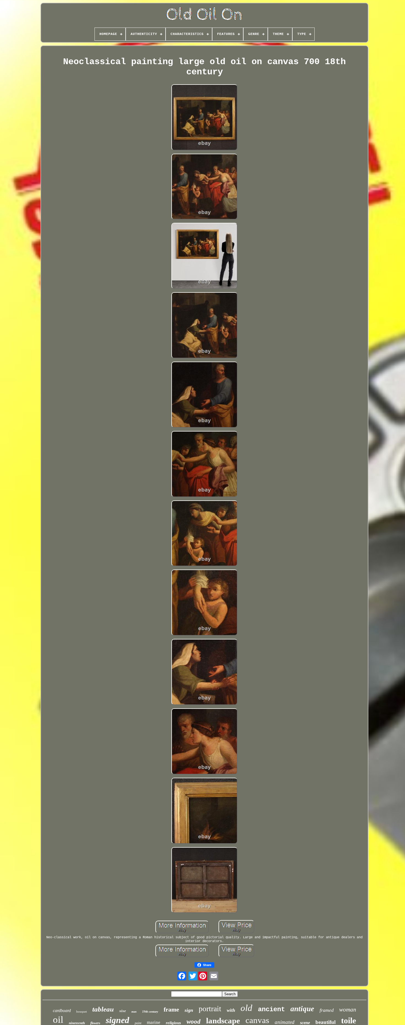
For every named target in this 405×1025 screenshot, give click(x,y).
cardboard (62, 1010)
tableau (103, 1009)
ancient (271, 1009)
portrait (210, 1008)
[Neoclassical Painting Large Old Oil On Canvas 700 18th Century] (204, 118)
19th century (150, 1011)
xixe (122, 1011)
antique (302, 1009)
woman (347, 1009)
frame (171, 1009)
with (231, 1010)
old (246, 1008)
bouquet (81, 1011)
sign (189, 1010)
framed (327, 1010)
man (134, 1011)
